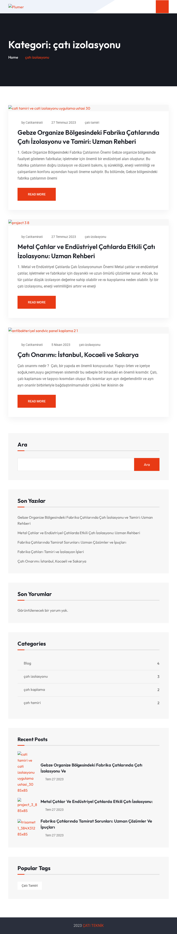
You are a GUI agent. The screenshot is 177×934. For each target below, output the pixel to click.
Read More (37, 194)
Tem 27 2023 (54, 779)
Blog (27, 663)
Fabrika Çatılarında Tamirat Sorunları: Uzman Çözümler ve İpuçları (72, 542)
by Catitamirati (32, 122)
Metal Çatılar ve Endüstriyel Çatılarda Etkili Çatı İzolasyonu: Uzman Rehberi (79, 532)
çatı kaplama (34, 689)
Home (13, 57)
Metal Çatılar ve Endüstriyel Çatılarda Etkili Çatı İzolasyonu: (97, 801)
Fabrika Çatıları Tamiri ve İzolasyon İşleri (51, 551)
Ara (22, 445)
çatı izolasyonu (95, 237)
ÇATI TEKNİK (93, 925)
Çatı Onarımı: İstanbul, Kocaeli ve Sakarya (78, 354)
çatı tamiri (92, 122)
